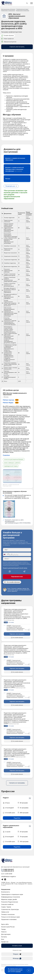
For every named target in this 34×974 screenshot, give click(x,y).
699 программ (24, 812)
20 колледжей (9, 836)
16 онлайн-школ (10, 812)
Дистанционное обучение (8, 9)
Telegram (15, 954)
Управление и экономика (9, 919)
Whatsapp (16, 958)
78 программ (24, 836)
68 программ (24, 803)
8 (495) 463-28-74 (8, 871)
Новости (3, 932)
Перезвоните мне (17, 576)
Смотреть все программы (17, 783)
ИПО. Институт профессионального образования (16, 16)
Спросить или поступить (17, 46)
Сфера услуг (5, 912)
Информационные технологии (10, 897)
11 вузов (7, 831)
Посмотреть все (10, 186)
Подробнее (6, 455)
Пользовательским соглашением (10, 564)
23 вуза (7, 803)
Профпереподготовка (22, 9)
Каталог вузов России (8, 927)
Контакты (4, 937)
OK (28, 970)
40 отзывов (11, 622)
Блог (2, 939)
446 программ (24, 841)
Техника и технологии (8, 914)
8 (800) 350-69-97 (8, 869)
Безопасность (5, 892)
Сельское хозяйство (7, 904)
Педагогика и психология (8, 10)
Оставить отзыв (17, 945)
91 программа (24, 807)
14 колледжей (9, 807)
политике (18, 971)
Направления (5, 889)
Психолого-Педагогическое (9, 902)
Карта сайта (5, 924)
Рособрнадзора (9, 521)
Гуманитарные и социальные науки (12, 894)
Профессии (4, 942)
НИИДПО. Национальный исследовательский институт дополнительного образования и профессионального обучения (15, 627)
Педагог (6, 798)
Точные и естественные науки (10, 917)
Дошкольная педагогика (22, 10)
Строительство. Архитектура (10, 909)
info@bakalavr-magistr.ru (8, 876)
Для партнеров (5, 934)
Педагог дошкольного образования (11, 826)
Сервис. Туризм (6, 907)
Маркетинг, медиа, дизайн (9, 899)
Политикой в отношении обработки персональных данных (17, 565)
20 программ (24, 831)
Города (3, 929)
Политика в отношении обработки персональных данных (14, 964)
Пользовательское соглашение (8, 965)
